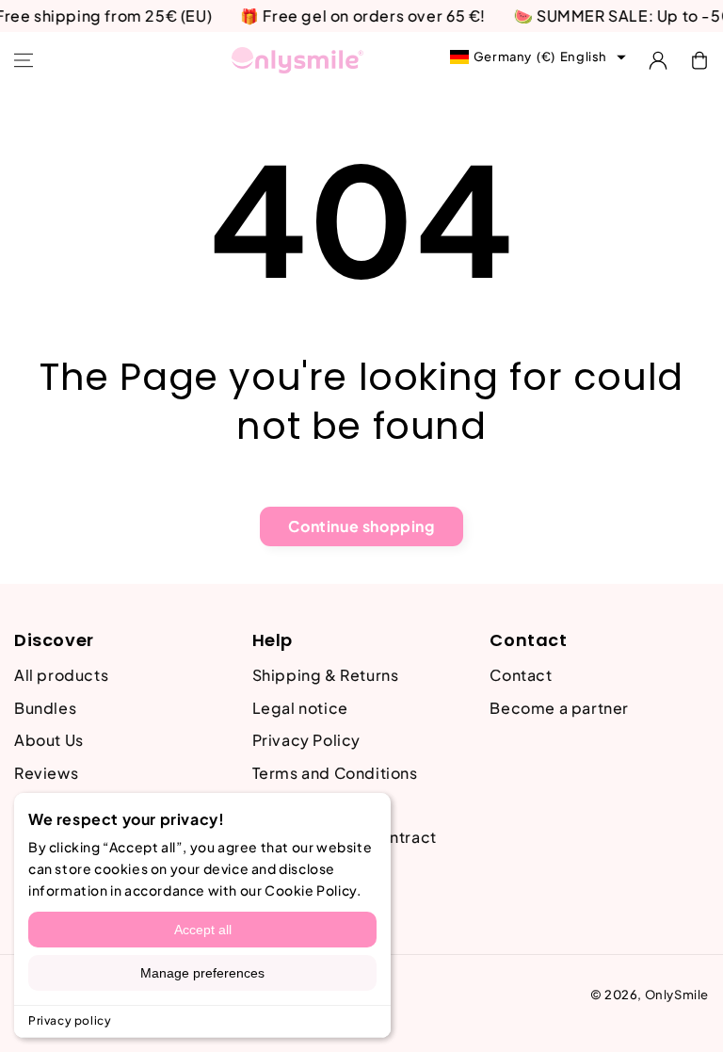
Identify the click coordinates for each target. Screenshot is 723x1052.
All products (61, 675)
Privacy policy (69, 1020)
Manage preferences (202, 972)
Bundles (45, 708)
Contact (521, 675)
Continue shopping (361, 526)
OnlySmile (677, 994)
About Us (49, 740)
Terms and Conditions (335, 773)
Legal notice (300, 708)
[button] (23, 60)
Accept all (203, 929)
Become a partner (559, 708)
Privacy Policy (306, 740)
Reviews (46, 773)
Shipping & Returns (325, 675)
